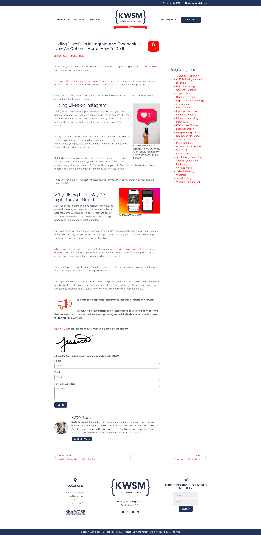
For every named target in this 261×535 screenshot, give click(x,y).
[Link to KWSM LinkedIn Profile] (138, 512)
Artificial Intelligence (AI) (189, 79)
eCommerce (183, 104)
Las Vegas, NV (75, 503)
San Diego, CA (75, 496)
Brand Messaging (185, 86)
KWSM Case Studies (187, 125)
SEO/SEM (181, 150)
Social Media (79, 56)
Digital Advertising (186, 97)
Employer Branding (186, 111)
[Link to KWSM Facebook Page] (123, 512)
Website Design (184, 178)
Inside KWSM (183, 121)
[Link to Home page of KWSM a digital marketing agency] (130, 19)
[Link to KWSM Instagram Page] (128, 512)
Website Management (188, 182)
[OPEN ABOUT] (83, 19)
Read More (133, 432)
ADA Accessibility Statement (133, 532)
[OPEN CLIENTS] (99, 19)
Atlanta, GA (75, 499)
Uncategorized (184, 167)
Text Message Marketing (189, 157)
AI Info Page (175, 532)
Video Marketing (185, 171)
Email (57, 372)
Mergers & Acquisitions (188, 132)
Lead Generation (185, 128)
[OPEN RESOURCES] (175, 19)
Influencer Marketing (187, 118)
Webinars (181, 174)
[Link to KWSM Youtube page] (133, 512)
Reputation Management (189, 146)
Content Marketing (186, 90)
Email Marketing (184, 107)
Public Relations (184, 143)
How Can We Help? (64, 384)
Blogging (181, 82)
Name (58, 361)
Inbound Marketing (186, 114)
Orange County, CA (75, 492)
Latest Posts (82, 439)
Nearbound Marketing (188, 136)
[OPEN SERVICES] (68, 19)
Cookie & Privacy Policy (157, 532)
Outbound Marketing (187, 139)
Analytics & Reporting (187, 75)
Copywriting (182, 93)
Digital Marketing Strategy (190, 100)
